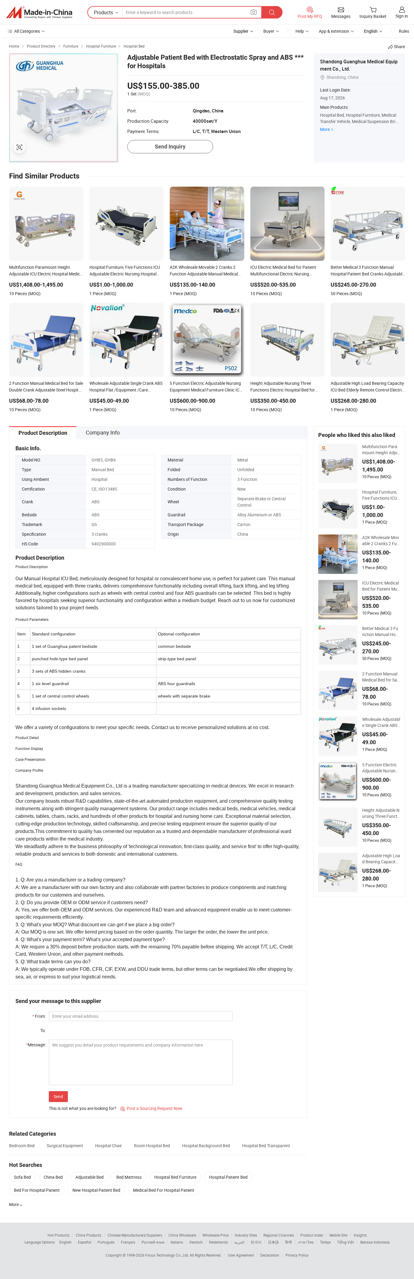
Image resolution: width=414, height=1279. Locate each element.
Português (106, 1242)
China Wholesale (182, 1235)
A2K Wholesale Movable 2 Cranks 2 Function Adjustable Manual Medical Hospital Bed (380, 541)
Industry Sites (246, 1235)
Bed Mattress (129, 1177)
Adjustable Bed (89, 1177)
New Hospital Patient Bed (96, 1190)
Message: (36, 1045)
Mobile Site (338, 1235)
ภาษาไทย (306, 1242)
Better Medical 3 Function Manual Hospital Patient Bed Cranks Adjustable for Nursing (381, 631)
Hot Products (58, 1235)
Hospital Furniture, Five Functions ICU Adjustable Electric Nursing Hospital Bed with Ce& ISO (380, 495)
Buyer (268, 31)
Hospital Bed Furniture (175, 1177)
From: (39, 1016)
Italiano (177, 1242)
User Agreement (241, 1255)
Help (299, 31)
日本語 (273, 1242)
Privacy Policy (297, 1255)
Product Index (311, 1235)
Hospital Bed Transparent (266, 1145)
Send (58, 1096)
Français (128, 1242)
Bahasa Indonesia (375, 1242)
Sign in (402, 16)
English (65, 1242)
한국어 (256, 1242)
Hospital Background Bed (206, 1145)
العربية (239, 1242)
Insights (360, 1235)
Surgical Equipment (65, 1145)
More (325, 129)
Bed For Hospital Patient (37, 1190)
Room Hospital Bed (152, 1145)
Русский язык (153, 1242)
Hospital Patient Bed (228, 1177)
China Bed (53, 1177)
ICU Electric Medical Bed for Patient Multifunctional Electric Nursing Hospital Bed (381, 586)
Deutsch (196, 1242)
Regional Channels (278, 1235)
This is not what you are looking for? (82, 1108)
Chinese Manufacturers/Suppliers (135, 1235)
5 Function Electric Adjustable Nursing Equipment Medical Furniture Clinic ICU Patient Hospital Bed (380, 768)
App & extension (334, 31)
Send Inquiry (170, 146)
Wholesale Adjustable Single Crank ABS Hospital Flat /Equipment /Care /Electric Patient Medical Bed (381, 722)
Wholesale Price (215, 1235)
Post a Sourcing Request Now (151, 1108)
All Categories (27, 31)
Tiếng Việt (345, 1242)
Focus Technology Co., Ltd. (167, 1255)
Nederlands (218, 1242)
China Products (88, 1235)
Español (84, 1242)
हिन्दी (288, 1242)
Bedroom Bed (22, 1145)
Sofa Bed (22, 1177)
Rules (404, 31)
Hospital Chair (108, 1145)
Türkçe (325, 1242)
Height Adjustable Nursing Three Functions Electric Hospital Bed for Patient (380, 813)
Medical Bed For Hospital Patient (163, 1190)
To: (43, 1030)
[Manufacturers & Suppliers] (39, 12)
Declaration (269, 1255)
